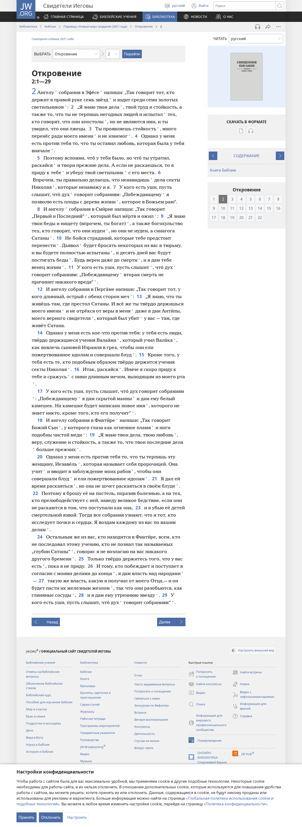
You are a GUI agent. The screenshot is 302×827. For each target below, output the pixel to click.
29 (165, 595)
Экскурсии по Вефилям (151, 705)
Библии (50, 26)
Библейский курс (38, 695)
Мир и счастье (36, 709)
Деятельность (144, 734)
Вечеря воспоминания (151, 719)
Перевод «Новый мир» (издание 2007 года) (95, 26)
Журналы (87, 711)
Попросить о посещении (152, 691)
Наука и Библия (38, 744)
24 (40, 537)
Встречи (140, 712)
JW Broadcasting (92, 747)
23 (138, 507)
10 (59, 238)
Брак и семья (35, 716)
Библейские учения (40, 662)
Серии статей (90, 704)
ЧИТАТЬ (220, 38)
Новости (140, 662)
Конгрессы (142, 726)
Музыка (86, 761)
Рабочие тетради (92, 718)
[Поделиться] (268, 26)
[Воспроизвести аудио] (257, 26)
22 (36, 493)
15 (142, 354)
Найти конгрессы (205, 684)
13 (140, 296)
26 (91, 566)
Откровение (144, 26)
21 (155, 478)
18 (40, 420)
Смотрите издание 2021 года (53, 39)
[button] (114, 17)
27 (42, 580)
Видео (84, 754)
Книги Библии (223, 170)
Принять (26, 817)
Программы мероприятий (100, 726)
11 (71, 267)
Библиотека (28, 26)
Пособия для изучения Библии (49, 702)
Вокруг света (143, 748)
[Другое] (278, 26)
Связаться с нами (147, 698)
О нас (138, 675)
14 (40, 332)
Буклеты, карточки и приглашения (95, 695)
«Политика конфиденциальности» (235, 803)
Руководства (89, 740)
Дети (29, 730)
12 (40, 289)
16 (77, 369)
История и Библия (39, 751)
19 (92, 434)
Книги (84, 679)
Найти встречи (247, 672)
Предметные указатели (97, 733)
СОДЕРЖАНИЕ (247, 155)
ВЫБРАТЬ (42, 54)
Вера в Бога (34, 737)
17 (40, 391)
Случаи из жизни (146, 741)
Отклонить (51, 817)
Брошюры (87, 686)
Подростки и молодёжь (43, 723)
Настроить (77, 817)
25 (82, 558)
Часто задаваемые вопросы (154, 684)
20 (40, 456)
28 (82, 595)
